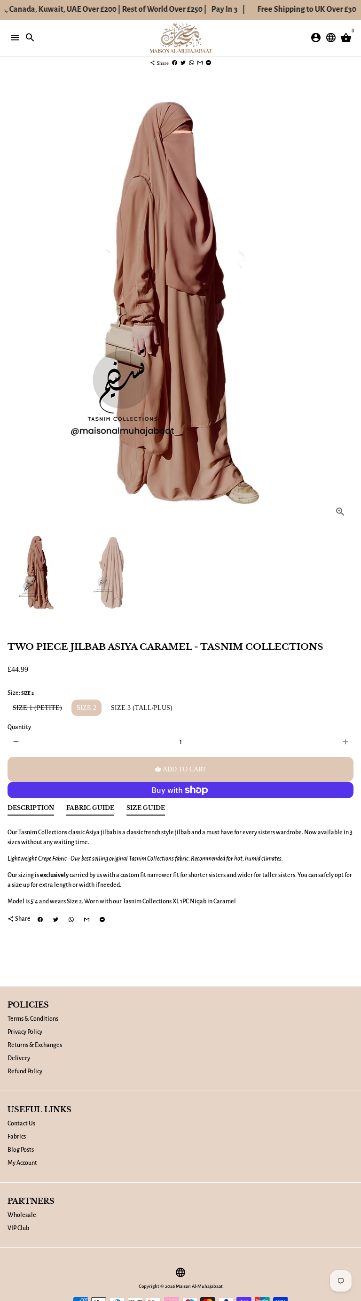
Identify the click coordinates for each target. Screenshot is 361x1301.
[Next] (345, 304)
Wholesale (22, 1215)
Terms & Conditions (33, 1019)
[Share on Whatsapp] (191, 63)
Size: (21, 693)
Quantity (19, 727)
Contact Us (21, 1123)
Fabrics (17, 1136)
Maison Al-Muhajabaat (199, 1286)
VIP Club (18, 1228)
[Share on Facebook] (174, 63)
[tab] (31, 810)
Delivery (19, 1058)
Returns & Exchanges (35, 1045)
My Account (22, 1163)
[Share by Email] (200, 63)
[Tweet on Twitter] (183, 63)
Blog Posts (21, 1150)
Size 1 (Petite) (37, 707)
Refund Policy (25, 1071)
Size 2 (86, 707)
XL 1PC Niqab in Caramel (204, 901)
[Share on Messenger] (208, 63)
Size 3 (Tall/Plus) (142, 707)
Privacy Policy (25, 1032)
